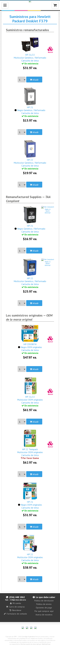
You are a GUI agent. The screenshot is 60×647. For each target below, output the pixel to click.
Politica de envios (44, 604)
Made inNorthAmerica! (48, 211)
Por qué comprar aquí (44, 611)
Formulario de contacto (17, 613)
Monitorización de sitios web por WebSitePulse (35, 644)
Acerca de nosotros (44, 614)
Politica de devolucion (44, 600)
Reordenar (16, 610)
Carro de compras (17, 606)
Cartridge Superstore (28, 637)
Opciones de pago (44, 607)
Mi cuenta (17, 603)
